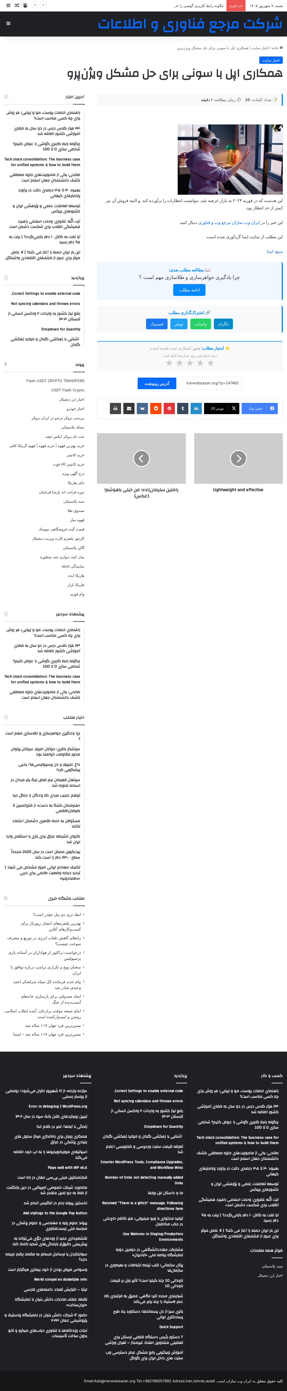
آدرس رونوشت (157, 383)
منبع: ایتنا (275, 251)
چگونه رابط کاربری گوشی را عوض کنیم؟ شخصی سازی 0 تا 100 (174, 5)
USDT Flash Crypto (67, 390)
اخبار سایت (260, 48)
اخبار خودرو (75, 408)
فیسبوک (156, 323)
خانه (275, 48)
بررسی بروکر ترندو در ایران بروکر (58, 418)
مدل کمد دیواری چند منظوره (62, 557)
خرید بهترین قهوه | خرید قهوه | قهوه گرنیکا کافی (46, 445)
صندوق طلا (76, 510)
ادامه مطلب (189, 289)
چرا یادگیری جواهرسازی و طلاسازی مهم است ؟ (189, 277)
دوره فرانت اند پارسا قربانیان (61, 492)
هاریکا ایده (76, 575)
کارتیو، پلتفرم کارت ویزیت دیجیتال (58, 538)
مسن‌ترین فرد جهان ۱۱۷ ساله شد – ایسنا (47, 1034)
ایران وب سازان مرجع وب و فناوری (229, 222)
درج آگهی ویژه (73, 473)
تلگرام (223, 323)
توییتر (179, 323)
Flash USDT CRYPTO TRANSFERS (55, 380)
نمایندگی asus (73, 566)
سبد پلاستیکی (73, 501)
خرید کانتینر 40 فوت (68, 464)
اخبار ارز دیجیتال (71, 399)
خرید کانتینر (75, 455)
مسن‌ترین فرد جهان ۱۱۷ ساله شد (53, 1025)
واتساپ (201, 323)
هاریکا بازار (76, 584)
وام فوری (77, 594)
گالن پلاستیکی (73, 547)
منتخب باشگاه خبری (66, 898)
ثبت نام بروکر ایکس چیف (64, 436)
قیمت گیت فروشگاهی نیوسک (61, 529)
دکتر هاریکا (76, 482)
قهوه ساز (77, 520)
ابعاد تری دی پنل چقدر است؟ (57, 914)
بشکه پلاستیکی (72, 427)
